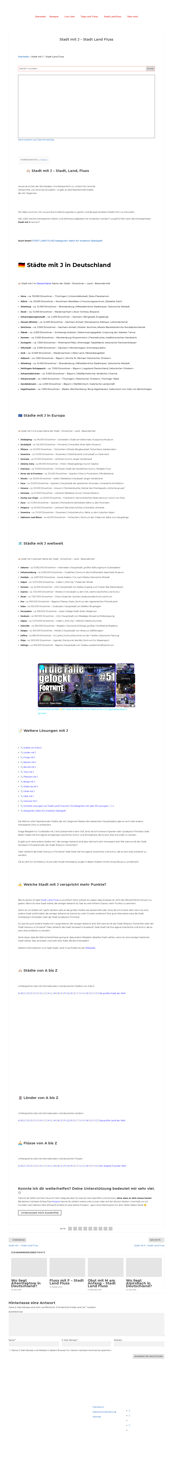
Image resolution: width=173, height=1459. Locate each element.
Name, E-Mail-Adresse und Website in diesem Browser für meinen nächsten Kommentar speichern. (62, 1350)
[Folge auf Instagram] (129, 1425)
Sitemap (97, 1417)
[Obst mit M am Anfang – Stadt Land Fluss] (105, 1267)
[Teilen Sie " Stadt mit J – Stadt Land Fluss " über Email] (105, 1228)
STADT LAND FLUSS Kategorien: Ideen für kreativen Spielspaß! (67, 240)
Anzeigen (43, 160)
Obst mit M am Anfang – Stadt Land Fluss (102, 1283)
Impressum (98, 1407)
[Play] (125, 688)
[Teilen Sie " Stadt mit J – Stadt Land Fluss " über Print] (110, 1228)
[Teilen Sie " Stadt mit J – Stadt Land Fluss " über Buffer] (95, 1228)
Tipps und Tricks (89, 17)
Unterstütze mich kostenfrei (40, 1212)
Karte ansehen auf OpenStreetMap (36, 140)
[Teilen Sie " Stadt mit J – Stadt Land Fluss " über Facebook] (70, 1228)
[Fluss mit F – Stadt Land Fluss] (67, 1267)
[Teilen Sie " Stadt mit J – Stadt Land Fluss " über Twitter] (75, 1228)
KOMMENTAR (16, 1312)
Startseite (40, 17)
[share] (110, 666)
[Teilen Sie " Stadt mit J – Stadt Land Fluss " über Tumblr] (80, 1228)
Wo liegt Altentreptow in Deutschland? (26, 1283)
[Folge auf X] (129, 1415)
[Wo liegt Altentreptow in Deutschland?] (29, 1267)
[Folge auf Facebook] (129, 1411)
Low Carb (69, 17)
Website (118, 1340)
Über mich (132, 17)
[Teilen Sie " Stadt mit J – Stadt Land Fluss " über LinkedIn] (90, 1228)
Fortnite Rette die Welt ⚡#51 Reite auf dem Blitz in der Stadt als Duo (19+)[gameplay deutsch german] (76, 667)
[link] (41, 667)
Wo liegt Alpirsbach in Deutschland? (139, 1283)
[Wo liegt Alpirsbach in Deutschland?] (144, 1267)
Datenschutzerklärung (104, 1412)
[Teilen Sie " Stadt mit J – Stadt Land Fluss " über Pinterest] (85, 1228)
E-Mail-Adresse (70, 1340)
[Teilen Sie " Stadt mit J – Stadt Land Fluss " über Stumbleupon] (100, 1228)
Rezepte (54, 17)
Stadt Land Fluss (112, 17)
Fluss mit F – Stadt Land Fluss (67, 1281)
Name (12, 1340)
